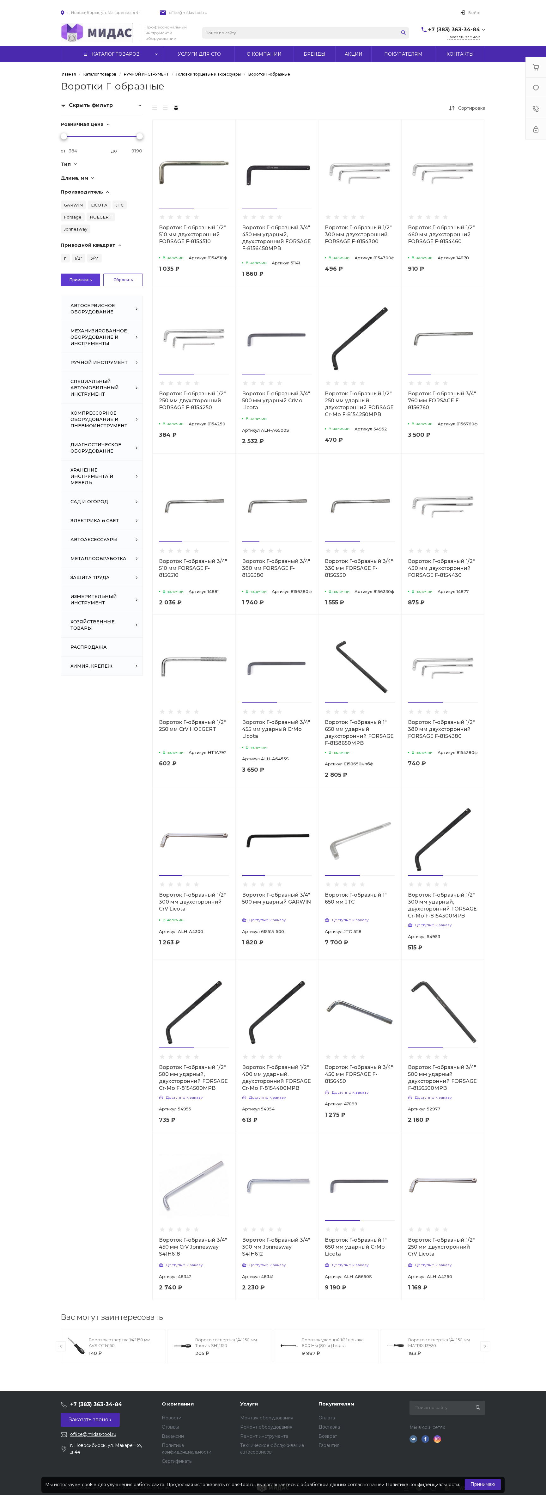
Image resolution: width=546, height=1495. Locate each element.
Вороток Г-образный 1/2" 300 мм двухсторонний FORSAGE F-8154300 (358, 234)
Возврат (327, 1436)
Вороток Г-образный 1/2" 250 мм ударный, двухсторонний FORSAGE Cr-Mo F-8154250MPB (359, 404)
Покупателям (336, 1404)
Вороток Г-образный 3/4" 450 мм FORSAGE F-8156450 (359, 1074)
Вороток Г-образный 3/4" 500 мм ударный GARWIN (276, 898)
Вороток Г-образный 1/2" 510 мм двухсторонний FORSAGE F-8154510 (192, 234)
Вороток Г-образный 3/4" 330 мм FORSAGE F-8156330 (359, 568)
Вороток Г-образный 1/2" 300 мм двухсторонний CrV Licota (192, 902)
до (114, 151)
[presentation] (61, 1346)
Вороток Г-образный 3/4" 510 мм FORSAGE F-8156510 (193, 568)
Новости (171, 1418)
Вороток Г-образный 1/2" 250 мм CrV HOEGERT (192, 725)
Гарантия (328, 1445)
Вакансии (173, 1436)
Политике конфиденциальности (422, 1484)
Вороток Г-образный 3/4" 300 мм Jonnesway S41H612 (276, 1247)
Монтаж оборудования (266, 1418)
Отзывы (170, 1427)
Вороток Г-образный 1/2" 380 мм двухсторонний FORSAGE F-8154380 (441, 729)
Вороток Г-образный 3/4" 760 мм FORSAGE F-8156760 (442, 401)
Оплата (326, 1418)
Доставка (329, 1427)
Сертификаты (177, 1461)
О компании (178, 1404)
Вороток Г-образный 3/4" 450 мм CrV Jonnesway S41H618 (193, 1247)
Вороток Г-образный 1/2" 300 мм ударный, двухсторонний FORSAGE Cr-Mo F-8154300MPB (442, 905)
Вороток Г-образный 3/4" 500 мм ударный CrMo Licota (276, 401)
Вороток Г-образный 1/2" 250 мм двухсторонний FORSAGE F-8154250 (192, 401)
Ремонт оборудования (266, 1427)
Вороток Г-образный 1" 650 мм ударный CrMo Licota (356, 1247)
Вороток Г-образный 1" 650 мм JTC (356, 898)
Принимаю (482, 1484)
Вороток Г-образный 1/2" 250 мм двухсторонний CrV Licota (441, 1247)
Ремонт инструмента (264, 1436)
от (63, 151)
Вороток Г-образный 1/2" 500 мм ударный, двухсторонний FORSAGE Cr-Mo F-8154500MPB (193, 1077)
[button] (170, 541)
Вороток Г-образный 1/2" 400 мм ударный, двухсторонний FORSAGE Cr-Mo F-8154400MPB (276, 1077)
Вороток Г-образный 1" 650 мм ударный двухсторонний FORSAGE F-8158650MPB (359, 732)
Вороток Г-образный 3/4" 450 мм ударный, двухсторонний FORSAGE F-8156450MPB (276, 238)
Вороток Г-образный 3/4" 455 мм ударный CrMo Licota (276, 729)
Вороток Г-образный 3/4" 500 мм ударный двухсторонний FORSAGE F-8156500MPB (442, 1077)
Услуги (249, 1404)
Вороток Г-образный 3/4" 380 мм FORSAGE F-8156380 (276, 568)
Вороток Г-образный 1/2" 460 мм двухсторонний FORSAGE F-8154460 (441, 234)
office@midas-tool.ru (188, 12)
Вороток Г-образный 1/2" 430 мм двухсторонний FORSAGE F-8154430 (441, 568)
